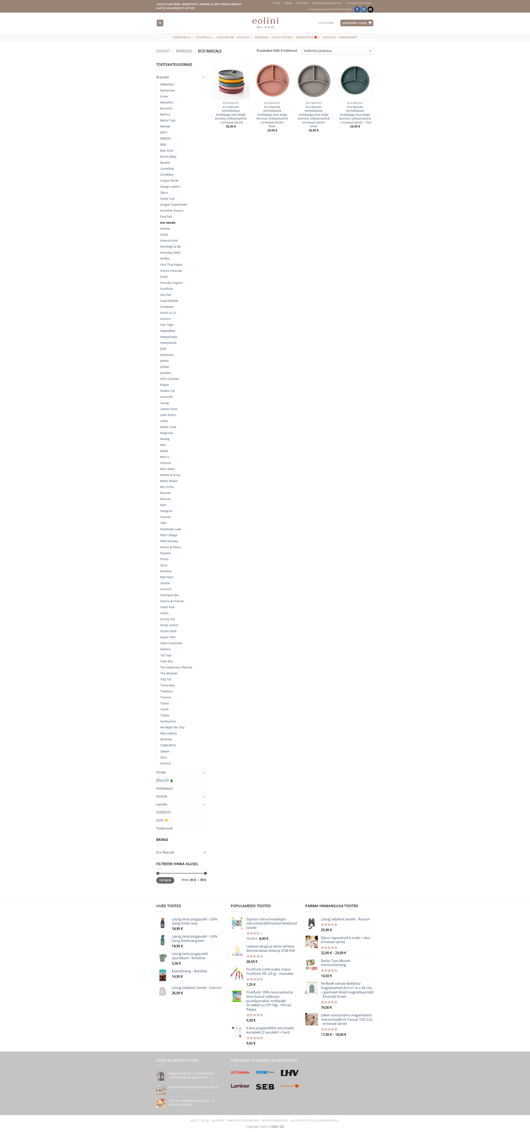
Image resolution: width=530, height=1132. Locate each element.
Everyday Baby (170, 252)
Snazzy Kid (167, 619)
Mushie (165, 493)
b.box (164, 96)
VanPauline (168, 721)
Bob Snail (166, 150)
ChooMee (166, 174)
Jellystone (166, 355)
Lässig (164, 403)
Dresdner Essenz (172, 210)
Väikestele (181, 37)
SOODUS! (329, 37)
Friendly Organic (171, 283)
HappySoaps (168, 337)
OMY (163, 523)
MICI (163, 445)
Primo (164, 559)
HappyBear (168, 331)
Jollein (164, 361)
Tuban (164, 703)
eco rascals (168, 222)
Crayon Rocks (169, 180)
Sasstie (165, 583)
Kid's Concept (169, 379)
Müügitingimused (359, 3)
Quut (163, 565)
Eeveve (165, 228)
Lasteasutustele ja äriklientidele (330, 9)
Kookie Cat (167, 391)
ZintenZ (165, 763)
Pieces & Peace (170, 547)
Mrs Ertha (167, 487)
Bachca (165, 114)
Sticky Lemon (169, 625)
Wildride (166, 739)
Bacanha (166, 108)
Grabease (166, 307)
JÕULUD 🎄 (165, 780)
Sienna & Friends (172, 601)
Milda (164, 451)
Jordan (164, 367)
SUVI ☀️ (162, 820)
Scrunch (166, 589)
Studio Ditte (168, 631)
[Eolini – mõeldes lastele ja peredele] (265, 23)
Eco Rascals (165, 852)
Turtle (164, 709)
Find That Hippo (171, 264)
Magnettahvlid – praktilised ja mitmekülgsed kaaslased (191, 1075)
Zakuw (164, 751)
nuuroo (165, 517)
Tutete (164, 715)
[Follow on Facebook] (357, 9)
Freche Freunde (171, 271)
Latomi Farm (168, 409)
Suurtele (203, 37)
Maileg (165, 439)
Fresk (163, 277)
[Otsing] (160, 23)
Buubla (165, 162)
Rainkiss (166, 571)
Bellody (165, 126)
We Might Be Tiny (172, 727)
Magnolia (166, 433)
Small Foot (167, 607)
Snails (164, 613)
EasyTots (166, 216)
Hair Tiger (167, 325)
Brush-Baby (168, 156)
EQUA (164, 234)
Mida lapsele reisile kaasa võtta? (193, 1087)
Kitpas (164, 385)
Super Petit (168, 637)
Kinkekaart (348, 37)
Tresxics (165, 697)
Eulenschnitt (169, 240)
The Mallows (169, 673)
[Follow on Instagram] (364, 9)
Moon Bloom (169, 481)
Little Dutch (168, 415)
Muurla (165, 499)
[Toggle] (203, 77)
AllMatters (167, 84)
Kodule (243, 37)
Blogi (288, 3)
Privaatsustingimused (327, 3)
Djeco (164, 192)
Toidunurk (225, 37)
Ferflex (164, 258)
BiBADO (165, 138)
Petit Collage (168, 535)
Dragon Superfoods (173, 204)
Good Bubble (169, 301)
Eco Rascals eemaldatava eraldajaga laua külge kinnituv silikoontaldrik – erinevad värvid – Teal (355, 114)
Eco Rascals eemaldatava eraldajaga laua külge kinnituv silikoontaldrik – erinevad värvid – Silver (313, 116)
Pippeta (165, 553)
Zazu (163, 757)
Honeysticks (168, 343)
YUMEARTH (168, 745)
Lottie (164, 421)
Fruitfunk (166, 289)
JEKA (163, 349)
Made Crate (168, 427)
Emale (161, 772)
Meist (276, 3)
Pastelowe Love (170, 529)
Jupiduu (165, 373)
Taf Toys (166, 655)
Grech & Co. (168, 313)
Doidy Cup (167, 198)
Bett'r (164, 132)
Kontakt (302, 3)
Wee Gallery (168, 733)
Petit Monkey (169, 541)
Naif (163, 505)
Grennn (165, 319)
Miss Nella (167, 469)
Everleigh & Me (170, 246)
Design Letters (170, 186)
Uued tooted (282, 37)
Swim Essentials (171, 643)
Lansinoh (166, 397)
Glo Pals (165, 295)
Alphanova (167, 90)
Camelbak (167, 168)
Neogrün (166, 511)
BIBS (163, 144)
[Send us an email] (370, 9)
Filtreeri (165, 880)
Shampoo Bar (169, 595)
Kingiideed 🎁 (306, 37)
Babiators (166, 102)
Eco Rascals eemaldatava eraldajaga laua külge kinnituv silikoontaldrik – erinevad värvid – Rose (272, 116)
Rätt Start (166, 577)
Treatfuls (166, 691)
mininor (165, 463)
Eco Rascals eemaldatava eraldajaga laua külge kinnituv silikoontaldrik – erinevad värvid (231, 114)
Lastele (161, 804)
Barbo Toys (168, 120)
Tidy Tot (165, 679)
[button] (326, 23)
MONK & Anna (170, 475)
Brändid (262, 37)
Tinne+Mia (167, 685)
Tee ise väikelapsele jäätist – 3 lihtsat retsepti (192, 1103)
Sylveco (165, 649)
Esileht (163, 50)
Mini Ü (164, 457)
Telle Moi (166, 661)
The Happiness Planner (176, 667)
